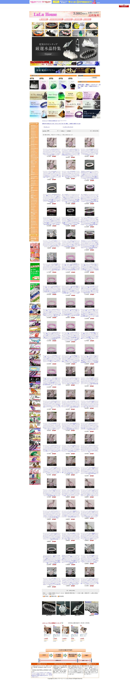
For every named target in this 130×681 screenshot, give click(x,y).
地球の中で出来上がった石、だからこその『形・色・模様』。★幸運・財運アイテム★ (61, 123)
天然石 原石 (81, 84)
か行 (59, 120)
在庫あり (63, 131)
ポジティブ (94, 84)
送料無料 (69, 131)
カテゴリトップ (44, 120)
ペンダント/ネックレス (68, 126)
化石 (86, 86)
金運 (79, 87)
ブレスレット (47, 126)
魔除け (88, 84)
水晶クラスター (93, 86)
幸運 (82, 86)
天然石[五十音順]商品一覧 (52, 120)
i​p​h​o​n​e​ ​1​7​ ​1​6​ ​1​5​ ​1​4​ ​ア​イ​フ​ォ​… (47, 635)
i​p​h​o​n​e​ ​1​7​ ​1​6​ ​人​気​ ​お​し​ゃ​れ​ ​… (83, 635)
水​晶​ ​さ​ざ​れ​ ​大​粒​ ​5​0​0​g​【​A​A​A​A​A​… (56, 636)
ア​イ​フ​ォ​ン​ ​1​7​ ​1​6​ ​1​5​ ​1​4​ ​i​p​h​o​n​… (65, 636)
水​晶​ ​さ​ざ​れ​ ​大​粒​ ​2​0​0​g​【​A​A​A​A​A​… (74, 636)
